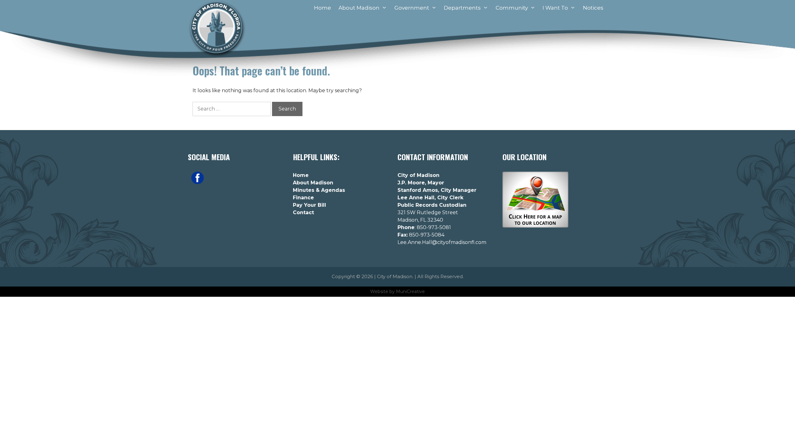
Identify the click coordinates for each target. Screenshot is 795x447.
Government (411, 8)
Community (512, 8)
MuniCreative (410, 291)
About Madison (358, 8)
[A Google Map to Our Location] (535, 226)
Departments (462, 8)
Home (322, 8)
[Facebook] (197, 182)
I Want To (555, 8)
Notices (593, 8)
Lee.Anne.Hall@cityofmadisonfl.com (442, 242)
